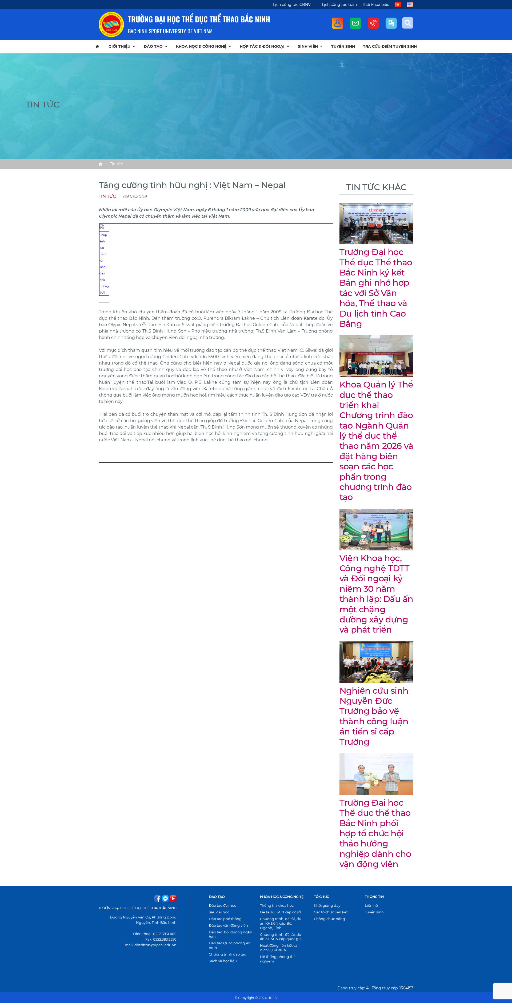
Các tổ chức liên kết (331, 912)
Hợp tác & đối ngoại (262, 46)
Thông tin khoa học (277, 905)
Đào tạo (153, 46)
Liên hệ (371, 905)
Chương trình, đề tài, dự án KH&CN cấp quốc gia (281, 936)
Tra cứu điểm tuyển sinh (390, 46)
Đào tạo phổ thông (225, 919)
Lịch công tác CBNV (292, 4)
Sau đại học (219, 912)
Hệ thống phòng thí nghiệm (277, 958)
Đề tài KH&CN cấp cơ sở (280, 912)
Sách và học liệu (223, 961)
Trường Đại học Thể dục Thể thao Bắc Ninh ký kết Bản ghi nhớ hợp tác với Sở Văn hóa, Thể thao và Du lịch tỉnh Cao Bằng (375, 288)
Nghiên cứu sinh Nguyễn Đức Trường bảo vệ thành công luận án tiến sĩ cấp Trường (373, 716)
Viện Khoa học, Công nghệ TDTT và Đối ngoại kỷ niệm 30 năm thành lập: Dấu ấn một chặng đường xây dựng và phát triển (376, 594)
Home (100, 164)
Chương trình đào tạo (227, 954)
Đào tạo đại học (222, 905)
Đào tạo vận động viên (228, 925)
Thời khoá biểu (375, 4)
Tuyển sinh (343, 46)
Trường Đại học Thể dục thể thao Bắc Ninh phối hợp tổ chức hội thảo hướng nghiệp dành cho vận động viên (375, 833)
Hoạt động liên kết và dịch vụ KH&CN (278, 947)
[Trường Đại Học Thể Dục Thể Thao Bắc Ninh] (111, 24)
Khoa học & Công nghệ (201, 46)
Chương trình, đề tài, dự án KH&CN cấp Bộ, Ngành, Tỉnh (280, 923)
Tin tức (116, 164)
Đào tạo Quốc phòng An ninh (230, 945)
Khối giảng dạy (327, 905)
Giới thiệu (119, 46)
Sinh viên (308, 46)
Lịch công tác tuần (339, 4)
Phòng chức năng (329, 919)
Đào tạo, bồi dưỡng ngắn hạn (230, 934)
